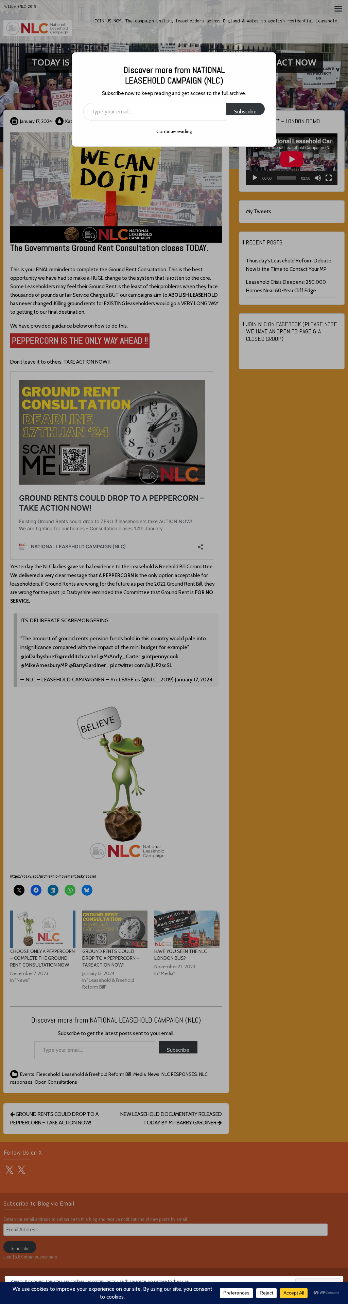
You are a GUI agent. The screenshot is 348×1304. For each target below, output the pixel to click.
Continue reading (174, 131)
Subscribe (245, 111)
